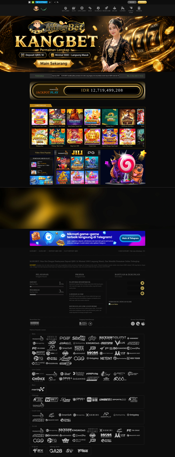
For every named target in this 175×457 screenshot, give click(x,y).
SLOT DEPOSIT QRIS (71, 251)
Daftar (142, 2)
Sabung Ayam (130, 11)
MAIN (41, 117)
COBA (64, 161)
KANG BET (42, 251)
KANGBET (33, 251)
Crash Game (106, 11)
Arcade (114, 11)
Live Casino (82, 11)
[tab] (63, 152)
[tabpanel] (87, 44)
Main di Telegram (42, 2)
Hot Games (65, 11)
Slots (74, 11)
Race (90, 11)
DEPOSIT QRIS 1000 (55, 251)
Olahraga (98, 11)
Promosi (139, 11)
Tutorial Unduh (167, 212)
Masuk (132, 2)
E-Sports (122, 11)
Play (54, 92)
